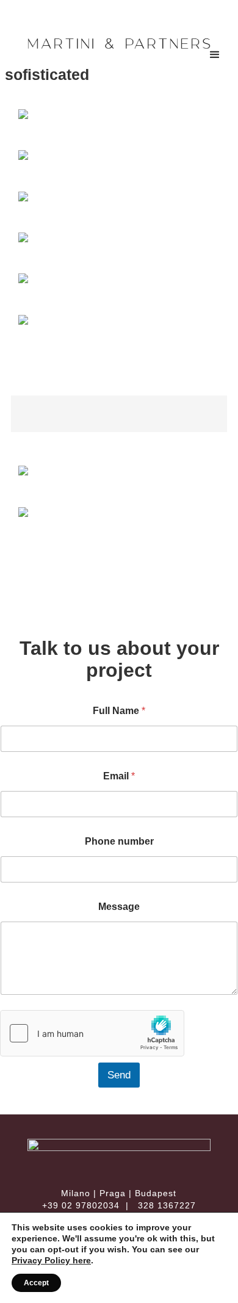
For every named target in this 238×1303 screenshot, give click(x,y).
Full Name (119, 711)
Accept (36, 1283)
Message (119, 906)
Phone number (119, 841)
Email (119, 776)
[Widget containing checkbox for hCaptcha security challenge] (92, 1033)
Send (119, 1075)
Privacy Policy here (51, 1260)
